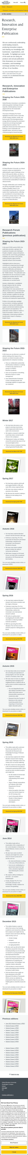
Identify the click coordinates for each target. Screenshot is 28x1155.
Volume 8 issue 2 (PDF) (12, 1026)
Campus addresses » (8, 1095)
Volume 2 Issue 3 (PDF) (12, 1064)
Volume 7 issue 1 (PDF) (12, 1032)
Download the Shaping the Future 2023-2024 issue (14, 323)
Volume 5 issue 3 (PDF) (12, 1039)
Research (9, 7)
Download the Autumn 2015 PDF (14, 715)
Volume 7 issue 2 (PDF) (12, 1030)
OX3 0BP (4, 1088)
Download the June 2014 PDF (14, 895)
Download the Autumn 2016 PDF (14, 568)
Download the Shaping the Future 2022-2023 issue (14, 392)
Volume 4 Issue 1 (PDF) (12, 1055)
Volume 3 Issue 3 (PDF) (12, 1057)
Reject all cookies (14, 1147)
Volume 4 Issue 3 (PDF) (12, 1050)
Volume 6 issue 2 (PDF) (12, 1035)
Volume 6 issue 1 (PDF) (12, 1037)
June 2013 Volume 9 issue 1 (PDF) (15, 1023)
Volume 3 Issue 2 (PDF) (12, 1059)
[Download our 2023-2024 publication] (14, 330)
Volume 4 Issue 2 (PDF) (12, 1052)
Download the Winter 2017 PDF (14, 451)
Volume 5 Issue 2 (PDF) (12, 1041)
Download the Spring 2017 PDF (14, 501)
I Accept (14, 1152)
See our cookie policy (10, 1125)
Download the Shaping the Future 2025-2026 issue (14, 137)
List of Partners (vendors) (7, 1139)
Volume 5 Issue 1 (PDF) (12, 1048)
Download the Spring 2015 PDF (14, 811)
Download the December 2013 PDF (14, 993)
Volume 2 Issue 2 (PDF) (12, 1066)
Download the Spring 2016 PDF (14, 639)
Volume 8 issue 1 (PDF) (12, 1028)
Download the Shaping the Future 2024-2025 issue (14, 204)
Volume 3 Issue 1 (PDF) (12, 1061)
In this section (6, 14)
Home (3, 7)
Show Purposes (14, 1142)
